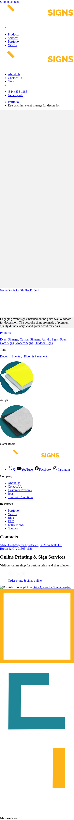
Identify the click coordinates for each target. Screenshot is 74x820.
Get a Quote (15, 95)
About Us (14, 74)
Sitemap (13, 528)
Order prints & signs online (25, 580)
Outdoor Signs (44, 343)
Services (13, 38)
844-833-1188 (9, 545)
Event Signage (9, 339)
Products (13, 34)
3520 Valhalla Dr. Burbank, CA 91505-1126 (31, 546)
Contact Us (15, 77)
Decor (4, 356)
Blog (11, 517)
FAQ (11, 521)
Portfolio (13, 41)
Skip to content (9, 1)
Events (16, 356)
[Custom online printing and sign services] (18, 577)
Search (12, 81)
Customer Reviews (20, 490)
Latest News (15, 524)
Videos (12, 45)
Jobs (10, 493)
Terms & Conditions (20, 497)
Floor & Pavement (35, 356)
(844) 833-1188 (17, 91)
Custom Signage (30, 339)
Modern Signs (24, 343)
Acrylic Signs (50, 339)
